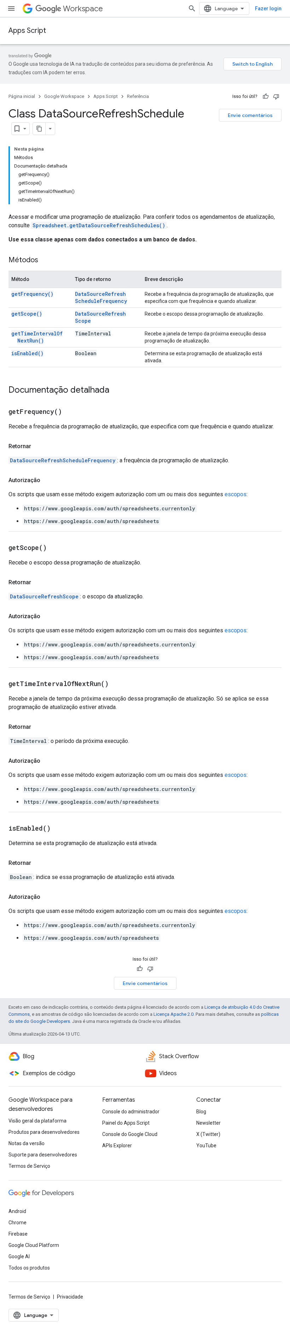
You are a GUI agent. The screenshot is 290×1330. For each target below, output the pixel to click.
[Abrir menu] (11, 8)
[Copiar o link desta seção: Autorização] (47, 480)
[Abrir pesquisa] (192, 8)
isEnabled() (27, 353)
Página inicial (21, 96)
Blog (201, 1111)
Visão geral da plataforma (37, 1121)
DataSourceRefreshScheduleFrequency (101, 297)
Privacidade (70, 1297)
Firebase (18, 1234)
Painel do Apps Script (126, 1123)
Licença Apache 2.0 (173, 1014)
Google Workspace (64, 96)
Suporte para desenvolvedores (42, 1155)
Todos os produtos (29, 1268)
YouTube (206, 1145)
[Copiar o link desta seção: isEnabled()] (59, 829)
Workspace (83, 8)
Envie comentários (250, 115)
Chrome (17, 1222)
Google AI (19, 1256)
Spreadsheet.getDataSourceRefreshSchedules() (99, 225)
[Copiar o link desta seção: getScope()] (55, 548)
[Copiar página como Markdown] (39, 129)
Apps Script (27, 30)
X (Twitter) (208, 1134)
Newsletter (208, 1123)
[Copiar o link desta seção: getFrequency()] (71, 412)
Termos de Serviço (29, 1166)
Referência (138, 96)
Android (17, 1211)
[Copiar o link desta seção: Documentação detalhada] (116, 390)
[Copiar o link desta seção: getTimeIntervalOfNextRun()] (117, 684)
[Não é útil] (276, 96)
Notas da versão (26, 1143)
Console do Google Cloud (129, 1134)
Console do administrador (131, 1111)
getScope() (26, 313)
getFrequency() (32, 294)
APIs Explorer (117, 1145)
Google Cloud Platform (33, 1245)
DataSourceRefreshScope (44, 596)
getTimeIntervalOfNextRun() (37, 337)
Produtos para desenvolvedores (44, 1132)
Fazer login (268, 8)
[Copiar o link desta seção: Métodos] (45, 260)
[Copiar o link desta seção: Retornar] (38, 446)
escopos (235, 494)
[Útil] (265, 96)
